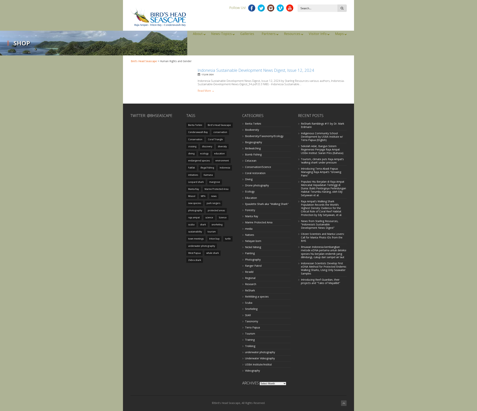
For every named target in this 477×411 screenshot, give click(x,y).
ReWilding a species (257, 296)
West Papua (194, 253)
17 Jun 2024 (207, 74)
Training (250, 339)
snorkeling (216, 224)
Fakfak (191, 167)
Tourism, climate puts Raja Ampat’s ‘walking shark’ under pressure (322, 160)
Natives (249, 235)
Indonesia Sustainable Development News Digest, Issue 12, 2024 (256, 70)
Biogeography (253, 142)
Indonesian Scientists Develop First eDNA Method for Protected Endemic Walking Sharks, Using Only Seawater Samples (323, 268)
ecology (204, 153)
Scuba (248, 302)
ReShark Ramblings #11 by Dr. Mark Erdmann (322, 125)
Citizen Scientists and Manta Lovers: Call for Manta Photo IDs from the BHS (322, 237)
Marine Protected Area (216, 189)
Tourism (250, 333)
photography (195, 210)
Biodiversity (252, 129)
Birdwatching (253, 148)
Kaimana (208, 174)
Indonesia (225, 167)
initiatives (193, 174)
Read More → (206, 90)
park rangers (213, 203)
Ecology (250, 191)
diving (191, 153)
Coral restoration (255, 173)
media (248, 228)
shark (203, 224)
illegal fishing (207, 167)
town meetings (196, 238)
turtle (228, 238)
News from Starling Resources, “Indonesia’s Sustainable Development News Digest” (319, 224)
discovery (207, 146)
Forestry (250, 210)
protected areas (216, 210)
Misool (191, 196)
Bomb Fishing (253, 154)
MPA (203, 196)
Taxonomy (251, 321)
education (219, 153)
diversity (222, 146)
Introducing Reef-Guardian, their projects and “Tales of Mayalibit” (320, 281)
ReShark (250, 290)
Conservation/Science (258, 167)
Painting (250, 253)
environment (222, 160)
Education (251, 198)
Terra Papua (252, 327)
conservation (220, 132)
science (209, 217)
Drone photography (257, 185)
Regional (250, 278)
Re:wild (249, 272)
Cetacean (250, 160)
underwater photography (201, 246)
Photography (253, 259)
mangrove (214, 182)
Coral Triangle (215, 139)
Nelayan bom (253, 241)
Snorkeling (251, 309)
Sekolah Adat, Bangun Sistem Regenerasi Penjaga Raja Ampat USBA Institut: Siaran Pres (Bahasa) (322, 149)
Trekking (250, 346)
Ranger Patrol (253, 265)
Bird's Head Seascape (144, 61)
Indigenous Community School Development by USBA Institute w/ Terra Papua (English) (322, 136)
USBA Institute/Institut (258, 364)
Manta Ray (193, 189)
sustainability (195, 231)
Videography (252, 370)
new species (194, 203)
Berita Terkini (195, 125)
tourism (212, 231)
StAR (248, 315)
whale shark (212, 253)
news (214, 196)
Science (223, 217)
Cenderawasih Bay (198, 132)
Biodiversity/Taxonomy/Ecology (264, 136)
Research (250, 284)
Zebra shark (194, 260)
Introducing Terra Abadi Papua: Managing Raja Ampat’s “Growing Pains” (321, 172)
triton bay (214, 238)
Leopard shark (196, 182)
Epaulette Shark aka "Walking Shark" (267, 204)
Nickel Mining (253, 247)
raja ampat (194, 217)
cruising (192, 146)
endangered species (199, 160)
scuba (191, 224)
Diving (248, 179)
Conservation (195, 139)
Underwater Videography (260, 358)
